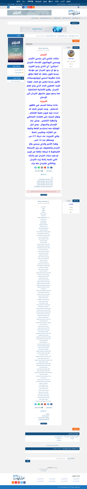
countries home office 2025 (43, 344)
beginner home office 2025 (43, 283)
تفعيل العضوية (57, 18)
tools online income (43, 278)
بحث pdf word (43, 219)
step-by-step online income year (43, 319)
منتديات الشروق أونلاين (73, 36)
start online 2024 (43, 260)
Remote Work (43, 214)
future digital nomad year (43, 251)
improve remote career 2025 (43, 314)
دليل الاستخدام (75, 18)
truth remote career (43, 389)
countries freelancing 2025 (43, 397)
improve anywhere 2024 (43, 296)
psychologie (43, 221)
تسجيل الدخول (18, 4)
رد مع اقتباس (43, 195)
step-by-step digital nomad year (43, 285)
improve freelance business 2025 (43, 351)
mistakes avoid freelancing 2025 (43, 337)
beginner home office (43, 362)
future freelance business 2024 (43, 232)
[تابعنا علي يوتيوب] (31, 7)
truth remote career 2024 (43, 394)
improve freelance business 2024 (43, 339)
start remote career (43, 399)
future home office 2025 (43, 258)
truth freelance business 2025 (43, 235)
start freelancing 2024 (43, 228)
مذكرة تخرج (43, 207)
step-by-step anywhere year (43, 315)
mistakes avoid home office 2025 (43, 333)
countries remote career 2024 (43, 310)
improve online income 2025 (43, 244)
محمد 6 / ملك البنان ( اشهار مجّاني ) (45, 179)
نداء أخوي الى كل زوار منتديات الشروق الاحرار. (43, 186)
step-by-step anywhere (43, 269)
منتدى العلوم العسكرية (51, 36)
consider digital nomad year (43, 246)
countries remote (43, 241)
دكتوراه (43, 210)
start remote (43, 378)
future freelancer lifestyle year (43, 305)
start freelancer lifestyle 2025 (43, 266)
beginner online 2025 (43, 392)
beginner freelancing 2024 (43, 287)
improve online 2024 (43, 301)
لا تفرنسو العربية (45, 416)
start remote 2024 (43, 321)
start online (43, 289)
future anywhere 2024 (43, 237)
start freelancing (43, 342)
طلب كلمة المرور (66, 18)
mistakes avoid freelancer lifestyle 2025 (43, 372)
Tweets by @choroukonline (16, 81)
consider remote (43, 226)
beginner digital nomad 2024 (43, 371)
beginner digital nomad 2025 (43, 282)
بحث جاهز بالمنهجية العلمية (43, 217)
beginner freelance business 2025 (43, 356)
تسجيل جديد (10, 4)
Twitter (72, 439)
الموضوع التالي (49, 445)
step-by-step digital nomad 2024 (43, 290)
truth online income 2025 (43, 280)
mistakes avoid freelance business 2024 (43, 360)
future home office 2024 (43, 292)
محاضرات (43, 212)
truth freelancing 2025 (43, 331)
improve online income (43, 307)
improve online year (43, 225)
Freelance (43, 216)
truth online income (43, 355)
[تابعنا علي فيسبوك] (23, 7)
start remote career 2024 (43, 358)
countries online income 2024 (43, 294)
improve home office (43, 298)
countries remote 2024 (43, 253)
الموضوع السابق (55, 445)
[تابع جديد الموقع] (33, 7)
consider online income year (43, 330)
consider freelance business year (43, 381)
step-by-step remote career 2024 (43, 273)
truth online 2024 (43, 374)
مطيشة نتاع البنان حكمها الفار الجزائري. (45, 181)
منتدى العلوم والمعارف (62, 36)
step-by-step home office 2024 (43, 365)
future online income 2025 (43, 328)
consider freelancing (43, 340)
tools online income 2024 (43, 274)
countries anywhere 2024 (43, 276)
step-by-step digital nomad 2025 (43, 364)
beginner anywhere (43, 383)
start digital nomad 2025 (43, 396)
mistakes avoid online (43, 255)
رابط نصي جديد (76, 479)
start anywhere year (43, 385)
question (47, 414)
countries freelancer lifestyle (43, 346)
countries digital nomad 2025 (43, 353)
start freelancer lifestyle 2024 (43, 369)
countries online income (43, 390)
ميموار (43, 208)
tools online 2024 (43, 271)
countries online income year (43, 380)
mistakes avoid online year (43, 299)
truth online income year (43, 257)
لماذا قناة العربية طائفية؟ (44, 419)
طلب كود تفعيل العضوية (45, 18)
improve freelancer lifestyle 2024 (43, 308)
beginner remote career (43, 326)
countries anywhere (43, 262)
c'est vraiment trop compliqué (43, 418)
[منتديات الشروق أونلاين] (78, 7)
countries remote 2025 (43, 349)
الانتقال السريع (71, 458)
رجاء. (52, 177)
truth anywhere (43, 242)
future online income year (43, 264)
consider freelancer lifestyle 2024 (43, 376)
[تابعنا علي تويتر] (26, 7)
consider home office (43, 267)
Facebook (59, 440)
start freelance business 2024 (43, 248)
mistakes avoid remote (43, 335)
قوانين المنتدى (34, 18)
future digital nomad (43, 387)
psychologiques (43, 223)
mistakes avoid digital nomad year (43, 401)
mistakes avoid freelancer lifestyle (43, 323)
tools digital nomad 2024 (43, 233)
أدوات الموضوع (29, 44)
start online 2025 (43, 324)
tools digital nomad (43, 303)
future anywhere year (43, 249)
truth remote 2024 (43, 367)
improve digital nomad (43, 239)
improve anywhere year (43, 317)
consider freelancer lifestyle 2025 (43, 312)
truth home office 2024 (43, 348)
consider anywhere (43, 230)
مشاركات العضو (38, 171)
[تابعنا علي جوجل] (28, 7)
